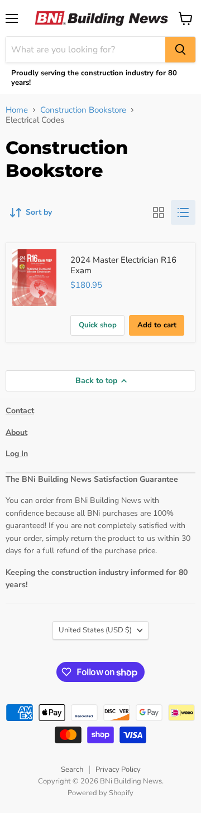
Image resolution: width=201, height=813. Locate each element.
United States (95, 630)
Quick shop (98, 325)
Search (72, 769)
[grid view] (158, 212)
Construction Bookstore (83, 110)
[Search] (180, 49)
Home (17, 110)
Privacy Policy (118, 769)
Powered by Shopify (100, 793)
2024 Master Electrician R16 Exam (123, 265)
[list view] (183, 212)
